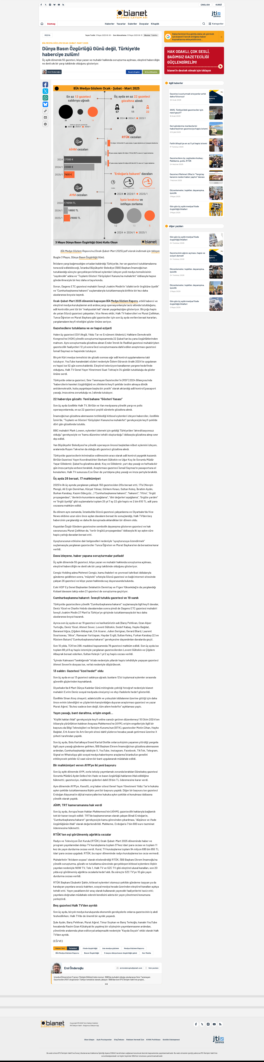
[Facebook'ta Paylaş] (45, 84)
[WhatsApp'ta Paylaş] (45, 97)
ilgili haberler (176, 83)
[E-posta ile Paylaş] (45, 117)
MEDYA (47, 35)
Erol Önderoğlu (73, 968)
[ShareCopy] (45, 111)
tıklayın (155, 251)
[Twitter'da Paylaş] (45, 91)
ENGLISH (205, 4)
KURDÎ (219, 4)
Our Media (146, 953)
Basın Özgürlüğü (88, 257)
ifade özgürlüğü (90, 948)
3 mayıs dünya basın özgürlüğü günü (120, 953)
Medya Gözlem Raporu (124, 301)
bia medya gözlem (110, 948)
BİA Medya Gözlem (71, 251)
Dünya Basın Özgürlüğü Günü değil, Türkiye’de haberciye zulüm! (91, 51)
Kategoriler (217, 24)
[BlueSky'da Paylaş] (45, 104)
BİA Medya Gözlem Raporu (67, 953)
